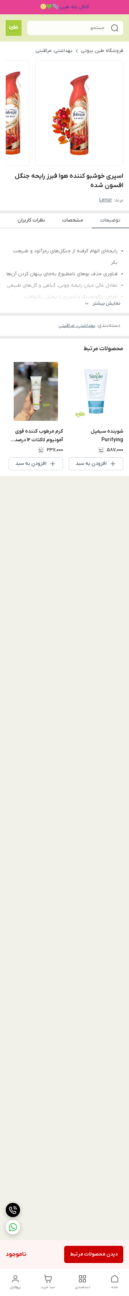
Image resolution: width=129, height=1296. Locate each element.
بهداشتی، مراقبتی (53, 50)
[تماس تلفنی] (13, 1210)
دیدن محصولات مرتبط (94, 1254)
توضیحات (110, 220)
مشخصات (72, 220)
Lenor (105, 200)
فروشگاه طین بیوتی (102, 50)
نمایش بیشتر (106, 303)
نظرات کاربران (31, 220)
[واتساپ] (13, 1227)
